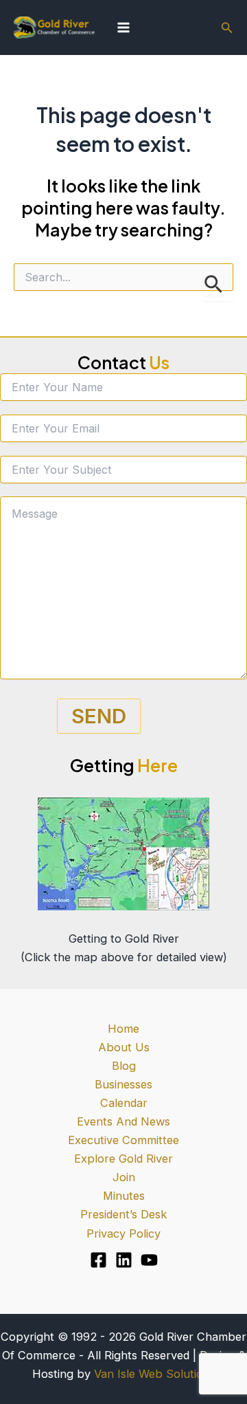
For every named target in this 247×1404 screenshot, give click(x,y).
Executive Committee (123, 1140)
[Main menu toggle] (123, 27)
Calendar (124, 1103)
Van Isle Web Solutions (154, 1374)
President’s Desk (123, 1214)
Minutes (124, 1196)
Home (123, 1028)
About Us (124, 1047)
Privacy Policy (123, 1233)
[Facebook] (98, 1260)
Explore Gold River (123, 1158)
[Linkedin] (123, 1260)
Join (124, 1177)
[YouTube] (149, 1260)
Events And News (123, 1121)
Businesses (123, 1084)
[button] (227, 27)
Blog (124, 1066)
